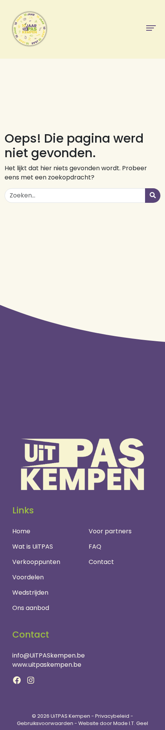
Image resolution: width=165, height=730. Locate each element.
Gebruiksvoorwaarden (45, 723)
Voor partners (110, 531)
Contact (101, 561)
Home (21, 531)
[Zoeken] (152, 195)
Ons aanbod (30, 607)
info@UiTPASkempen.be (48, 655)
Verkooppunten (36, 561)
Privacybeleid (112, 716)
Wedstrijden (30, 592)
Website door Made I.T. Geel (113, 723)
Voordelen (28, 577)
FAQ (95, 546)
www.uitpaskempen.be (46, 664)
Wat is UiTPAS (32, 546)
